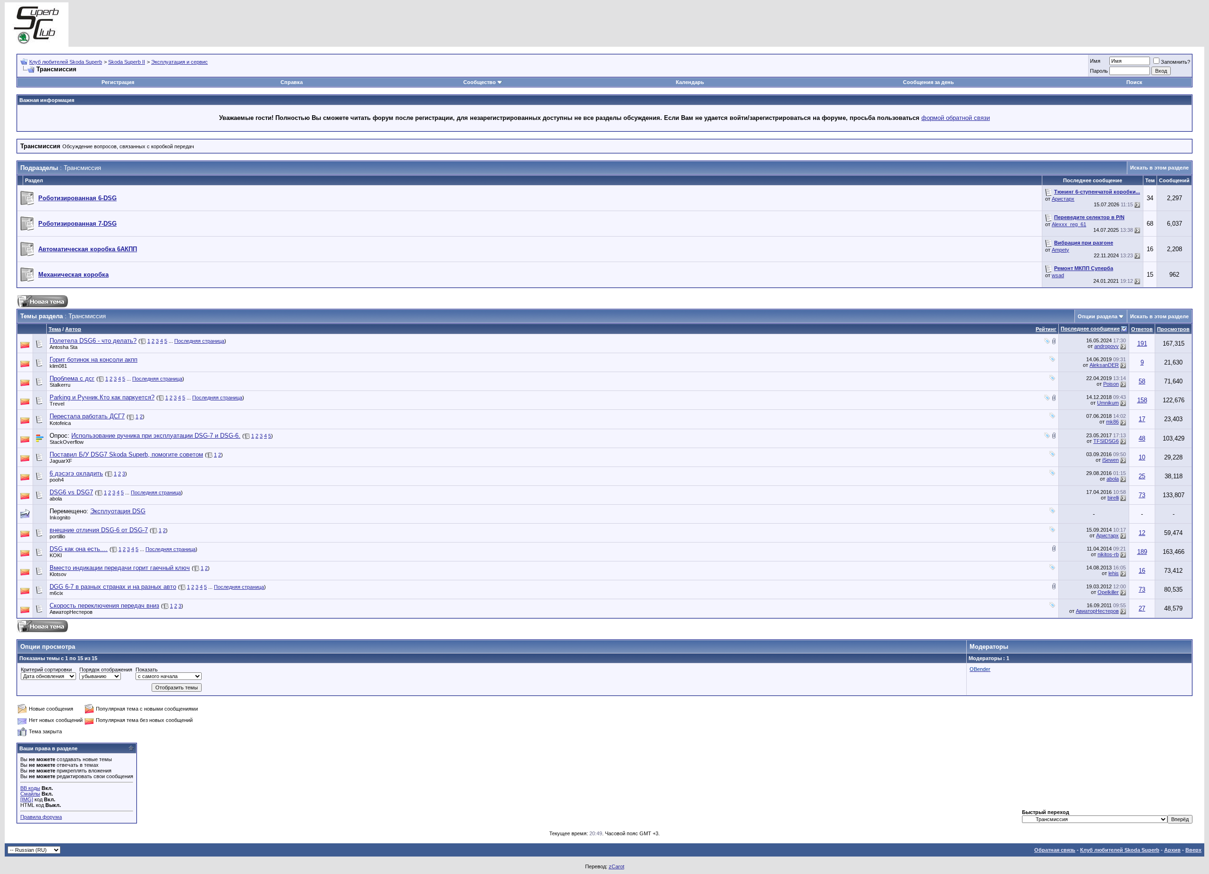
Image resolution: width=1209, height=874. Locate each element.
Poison (1111, 384)
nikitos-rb (1108, 554)
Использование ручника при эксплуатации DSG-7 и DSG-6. (155, 435)
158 (1142, 400)
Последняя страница (199, 341)
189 (1142, 551)
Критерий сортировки (46, 669)
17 (1142, 419)
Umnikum (1108, 403)
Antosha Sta (63, 347)
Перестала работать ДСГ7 (87, 416)
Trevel (57, 404)
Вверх (1193, 850)
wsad (1058, 275)
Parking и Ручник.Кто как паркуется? (102, 397)
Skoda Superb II (126, 62)
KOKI (56, 555)
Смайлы (30, 794)
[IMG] (26, 799)
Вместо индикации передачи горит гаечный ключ (120, 567)
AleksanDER (1104, 365)
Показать (147, 669)
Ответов (1142, 329)
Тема (55, 329)
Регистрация (118, 82)
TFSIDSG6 (1106, 441)
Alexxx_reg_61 (1069, 224)
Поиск (1134, 82)
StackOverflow (67, 442)
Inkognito (60, 517)
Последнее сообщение (1090, 328)
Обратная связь (1054, 850)
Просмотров (1173, 329)
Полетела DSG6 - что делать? (93, 340)
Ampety (1060, 250)
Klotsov (58, 574)
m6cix (56, 593)
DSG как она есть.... (79, 548)
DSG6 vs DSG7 (71, 492)
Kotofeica (60, 423)
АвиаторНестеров (71, 612)
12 (1142, 532)
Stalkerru (60, 385)
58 (1142, 381)
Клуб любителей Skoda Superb (65, 62)
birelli (1113, 498)
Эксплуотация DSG (117, 511)
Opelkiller (1108, 592)
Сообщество (479, 82)
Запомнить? (1175, 62)
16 (1142, 570)
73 (1142, 495)
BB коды (30, 788)
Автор (73, 329)
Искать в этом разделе (1159, 167)
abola (1113, 479)
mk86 (1112, 421)
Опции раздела (1097, 316)
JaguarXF (61, 461)
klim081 (58, 366)
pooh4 (57, 480)
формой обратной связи (955, 117)
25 (1142, 476)
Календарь (690, 82)
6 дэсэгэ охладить (76, 473)
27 (1142, 608)
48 (1142, 438)
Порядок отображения (105, 669)
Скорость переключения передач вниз (104, 605)
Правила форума (41, 817)
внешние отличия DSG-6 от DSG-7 (99, 530)
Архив (1172, 850)
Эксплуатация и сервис (179, 62)
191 (1142, 343)
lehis (1113, 573)
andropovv (1106, 346)
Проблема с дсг (72, 378)
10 (1142, 457)
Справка (292, 82)
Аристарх (1063, 199)
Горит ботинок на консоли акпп (93, 359)
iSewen (1110, 460)
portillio (57, 536)
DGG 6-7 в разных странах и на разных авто (113, 586)
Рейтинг (1046, 329)
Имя (1095, 61)
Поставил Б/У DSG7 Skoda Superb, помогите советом (126, 454)
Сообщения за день (928, 82)
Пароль (1099, 71)
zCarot (616, 866)
